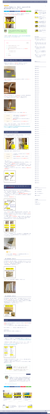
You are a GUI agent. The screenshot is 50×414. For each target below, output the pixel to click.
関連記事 (9, 55)
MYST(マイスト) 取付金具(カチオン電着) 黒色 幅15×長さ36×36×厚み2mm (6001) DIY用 (17, 126)
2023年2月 (37, 129)
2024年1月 (37, 107)
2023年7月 (37, 119)
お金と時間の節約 (38, 191)
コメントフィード (38, 203)
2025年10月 (37, 72)
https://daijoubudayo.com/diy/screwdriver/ (24, 339)
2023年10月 (37, 113)
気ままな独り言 (38, 195)
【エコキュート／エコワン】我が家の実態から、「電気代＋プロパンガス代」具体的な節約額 (41, 56)
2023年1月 (37, 131)
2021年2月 (37, 176)
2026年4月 (37, 68)
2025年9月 (37, 74)
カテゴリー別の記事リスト (39, 193)
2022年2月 (37, 153)
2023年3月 (37, 127)
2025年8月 (37, 76)
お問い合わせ (42, 1)
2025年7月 (37, 78)
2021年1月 (37, 178)
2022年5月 (37, 147)
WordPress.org (38, 204)
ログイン (37, 201)
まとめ (9, 53)
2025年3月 (37, 82)
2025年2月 (37, 84)
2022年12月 (37, 133)
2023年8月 (37, 117)
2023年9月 (37, 115)
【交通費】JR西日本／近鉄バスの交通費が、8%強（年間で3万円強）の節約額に (41, 44)
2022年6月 (37, 145)
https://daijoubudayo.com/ (12, 383)
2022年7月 (37, 143)
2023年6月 (37, 121)
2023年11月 (37, 111)
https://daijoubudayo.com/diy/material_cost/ (10, 344)
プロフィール (36, 1)
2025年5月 (37, 80)
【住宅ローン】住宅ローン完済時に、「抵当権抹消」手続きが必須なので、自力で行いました (41, 48)
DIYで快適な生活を (6, 5)
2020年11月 (37, 182)
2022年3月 (37, 151)
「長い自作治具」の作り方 (12, 50)
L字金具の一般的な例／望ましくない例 (13, 45)
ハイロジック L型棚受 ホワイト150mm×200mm (11, 127)
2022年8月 (37, 141)
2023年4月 (37, 125)
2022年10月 (37, 137)
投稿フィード (37, 202)
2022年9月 (37, 139)
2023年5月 (37, 123)
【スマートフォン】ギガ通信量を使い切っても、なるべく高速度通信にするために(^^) (41, 52)
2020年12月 (37, 180)
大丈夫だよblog (7, 1)
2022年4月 (37, 149)
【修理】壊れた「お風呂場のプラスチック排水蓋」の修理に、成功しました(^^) (41, 40)
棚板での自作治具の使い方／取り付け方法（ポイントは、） (18, 49)
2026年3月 (37, 70)
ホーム (31, 1)
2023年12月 (37, 109)
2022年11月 (37, 135)
